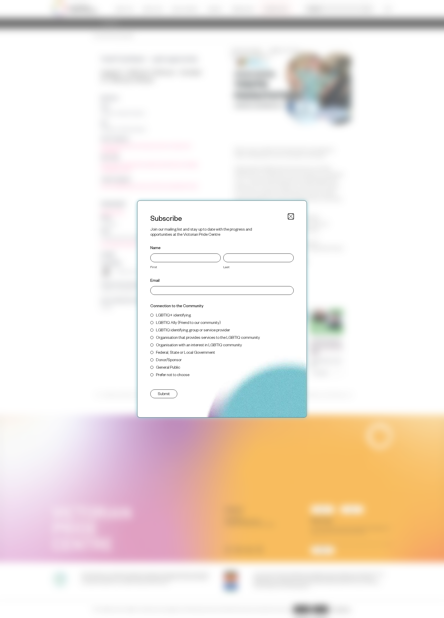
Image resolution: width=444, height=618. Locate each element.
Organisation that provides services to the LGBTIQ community (208, 337)
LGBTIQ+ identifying (173, 314)
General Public (168, 367)
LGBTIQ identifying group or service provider (193, 329)
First (153, 267)
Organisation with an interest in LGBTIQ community (199, 344)
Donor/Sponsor (169, 359)
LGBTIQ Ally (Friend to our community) (188, 322)
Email (155, 280)
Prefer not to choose (172, 374)
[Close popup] (291, 216)
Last (226, 267)
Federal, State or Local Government (185, 352)
